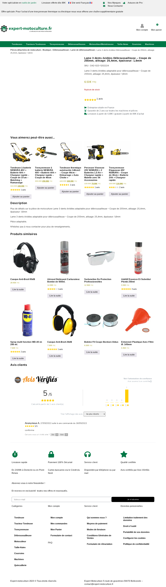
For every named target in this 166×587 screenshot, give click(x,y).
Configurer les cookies (134, 538)
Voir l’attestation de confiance (138, 379)
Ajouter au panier (20, 196)
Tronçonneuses (57, 44)
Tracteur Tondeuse (23, 523)
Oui (55, 435)
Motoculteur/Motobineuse (101, 44)
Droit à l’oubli (129, 526)
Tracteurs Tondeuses (36, 44)
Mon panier (156, 30)
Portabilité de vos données (136, 532)
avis (100, 99)
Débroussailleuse (61, 50)
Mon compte (142, 30)
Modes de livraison (96, 529)
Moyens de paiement (97, 523)
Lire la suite (18, 289)
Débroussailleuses (76, 44)
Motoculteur (20, 541)
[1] (126, 396)
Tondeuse (19, 518)
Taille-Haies (122, 44)
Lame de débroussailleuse (83, 50)
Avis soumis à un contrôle (139, 381)
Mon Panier (56, 529)
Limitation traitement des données (135, 519)
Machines (149, 44)
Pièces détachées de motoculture (25, 50)
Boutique (47, 50)
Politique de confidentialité (136, 544)
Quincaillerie (20, 565)
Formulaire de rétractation (99, 544)
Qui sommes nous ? (97, 518)
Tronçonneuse (21, 529)
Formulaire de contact (61, 535)
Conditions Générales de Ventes (99, 536)
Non (63, 435)
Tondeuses (17, 44)
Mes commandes (59, 523)
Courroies (136, 44)
